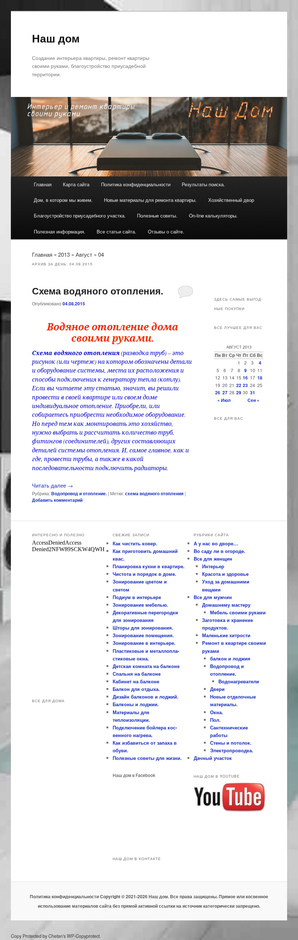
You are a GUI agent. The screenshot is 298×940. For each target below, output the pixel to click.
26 (217, 392)
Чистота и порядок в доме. (144, 573)
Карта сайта (76, 184)
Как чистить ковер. (135, 543)
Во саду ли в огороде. (219, 551)
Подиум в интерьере (137, 597)
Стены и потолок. (230, 742)
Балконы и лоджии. (136, 704)
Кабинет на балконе (136, 681)
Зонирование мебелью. (140, 604)
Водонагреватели (238, 681)
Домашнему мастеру (226, 604)
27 (224, 392)
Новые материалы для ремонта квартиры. (150, 199)
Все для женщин (213, 558)
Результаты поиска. (203, 184)
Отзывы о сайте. (166, 231)
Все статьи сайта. (116, 231)
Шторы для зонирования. (143, 627)
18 (259, 377)
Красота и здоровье (225, 573)
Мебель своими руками (238, 612)
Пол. (215, 719)
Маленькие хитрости (226, 635)
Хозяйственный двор (231, 199)
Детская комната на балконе (146, 666)
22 (238, 385)
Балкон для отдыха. (136, 688)
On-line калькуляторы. (213, 215)
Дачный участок (213, 757)
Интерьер (213, 566)
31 (252, 392)
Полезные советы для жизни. (147, 757)
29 (238, 392)
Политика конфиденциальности (135, 184)
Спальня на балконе (137, 673)
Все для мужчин (213, 597)
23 (245, 385)
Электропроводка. (231, 750)
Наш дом (56, 38)
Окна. (216, 712)
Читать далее (52, 485)
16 (245, 377)
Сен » (253, 400)
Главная (43, 184)
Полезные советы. (157, 215)
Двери (217, 688)
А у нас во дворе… (216, 543)
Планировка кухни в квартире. (149, 566)
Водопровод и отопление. (79, 493)
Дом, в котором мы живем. (63, 199)
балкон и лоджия (230, 658)
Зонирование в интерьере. (144, 642)
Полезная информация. (59, 231)
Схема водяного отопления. (97, 290)
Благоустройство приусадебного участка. (80, 215)
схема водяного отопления (154, 493)
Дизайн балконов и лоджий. (145, 696)
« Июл (224, 400)
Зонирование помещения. (143, 635)
